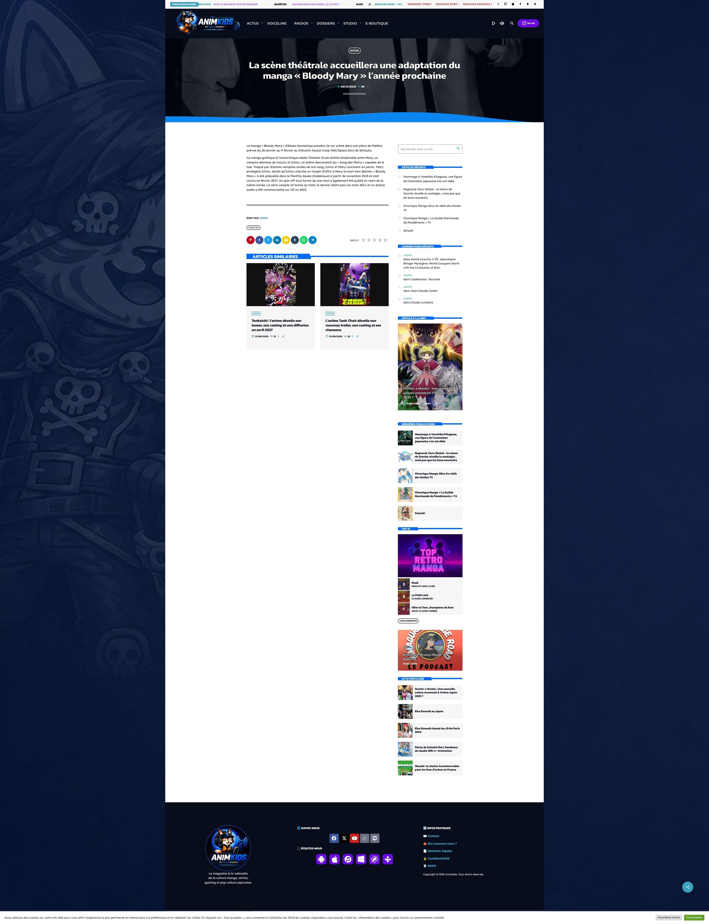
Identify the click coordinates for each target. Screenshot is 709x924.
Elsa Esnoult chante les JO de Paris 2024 (437, 730)
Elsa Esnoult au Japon (429, 711)
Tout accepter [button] (694, 917)
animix (263, 218)
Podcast (409, 647)
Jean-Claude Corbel (424, 290)
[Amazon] (535, 4)
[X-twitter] (344, 838)
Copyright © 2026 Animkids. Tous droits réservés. (453, 874)
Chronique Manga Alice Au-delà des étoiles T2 (436, 475)
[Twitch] (506, 4)
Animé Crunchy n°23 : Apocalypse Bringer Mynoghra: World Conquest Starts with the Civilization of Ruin (431, 263)
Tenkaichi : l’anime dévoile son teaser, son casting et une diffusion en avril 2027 (280, 325)
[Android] (528, 4)
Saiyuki (408, 230)
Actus (354, 51)
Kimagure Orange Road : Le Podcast (425, 657)
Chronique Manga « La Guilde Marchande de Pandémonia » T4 (436, 494)
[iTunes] (513, 4)
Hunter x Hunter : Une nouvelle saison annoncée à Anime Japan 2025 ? (429, 393)
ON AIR (528, 23)
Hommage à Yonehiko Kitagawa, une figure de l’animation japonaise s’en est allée (436, 438)
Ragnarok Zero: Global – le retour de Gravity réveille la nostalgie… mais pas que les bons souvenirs (431, 193)
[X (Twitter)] (498, 4)
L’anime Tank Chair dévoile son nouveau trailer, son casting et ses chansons (353, 325)
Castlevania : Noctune (425, 279)
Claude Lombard (422, 302)
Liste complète (408, 620)
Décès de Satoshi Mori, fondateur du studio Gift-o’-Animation (436, 749)
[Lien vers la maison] (208, 23)
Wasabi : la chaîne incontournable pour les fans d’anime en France (437, 768)
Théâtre (253, 227)
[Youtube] (354, 838)
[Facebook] (520, 4)
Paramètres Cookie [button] (669, 917)
